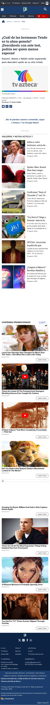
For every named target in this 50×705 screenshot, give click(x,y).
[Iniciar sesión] (47, 3)
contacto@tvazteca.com (33, 662)
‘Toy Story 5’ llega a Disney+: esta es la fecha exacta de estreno (36, 219)
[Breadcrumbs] (4, 21)
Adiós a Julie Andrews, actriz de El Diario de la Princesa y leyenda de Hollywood (37, 144)
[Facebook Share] (3, 106)
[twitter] (19, 641)
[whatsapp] (31, 641)
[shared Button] (10, 106)
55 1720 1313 (29, 664)
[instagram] (23, 641)
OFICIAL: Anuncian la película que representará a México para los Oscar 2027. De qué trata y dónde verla (36, 244)
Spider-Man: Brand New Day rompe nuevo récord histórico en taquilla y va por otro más (37, 169)
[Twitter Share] (7, 106)
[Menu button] (4, 9)
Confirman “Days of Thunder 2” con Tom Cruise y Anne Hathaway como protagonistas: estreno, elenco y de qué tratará (37, 194)
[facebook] (27, 641)
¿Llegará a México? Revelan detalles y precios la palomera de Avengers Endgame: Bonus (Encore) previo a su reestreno (37, 269)
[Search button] (45, 9)
